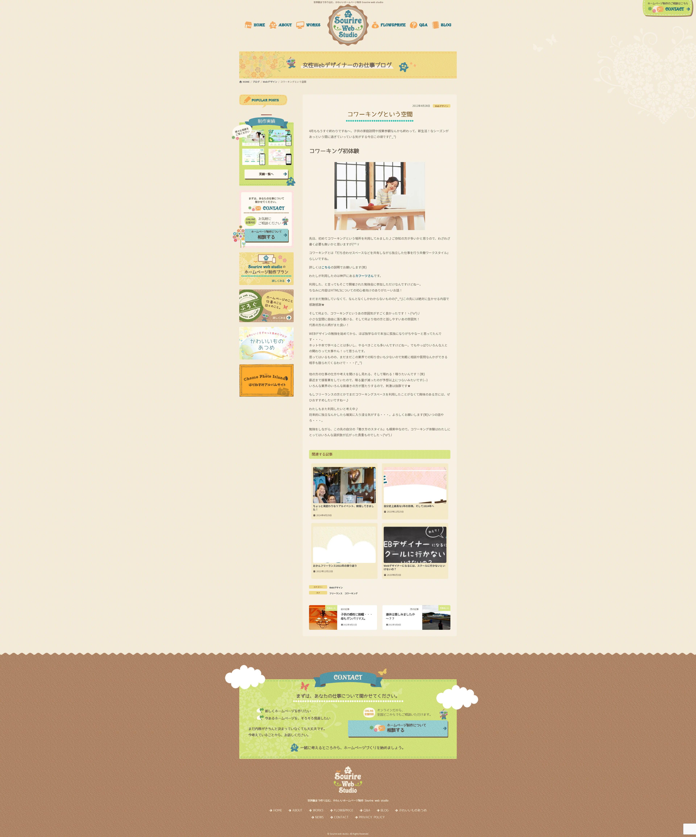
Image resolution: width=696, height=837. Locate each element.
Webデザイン (441, 106)
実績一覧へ (266, 174)
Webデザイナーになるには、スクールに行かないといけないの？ (414, 567)
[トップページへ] (348, 25)
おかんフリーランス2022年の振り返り (335, 565)
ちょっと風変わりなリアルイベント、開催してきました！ (343, 507)
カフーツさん (364, 275)
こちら (326, 267)
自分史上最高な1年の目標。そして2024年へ (409, 506)
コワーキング (351, 593)
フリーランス (335, 593)
